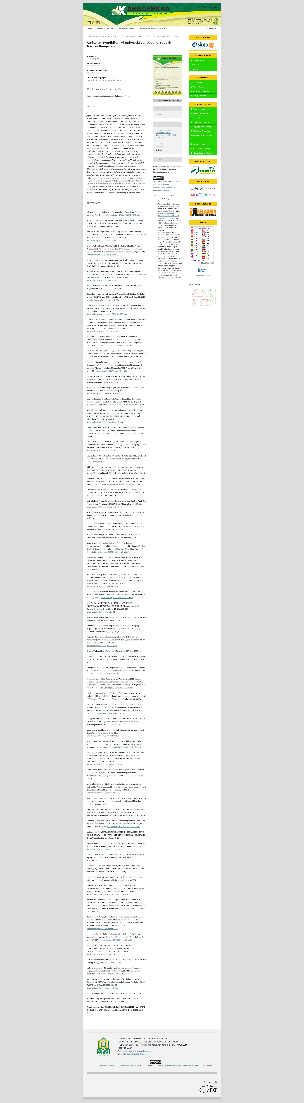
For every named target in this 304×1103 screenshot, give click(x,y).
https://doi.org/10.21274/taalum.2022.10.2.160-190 (106, 314)
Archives (111, 29)
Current (99, 29)
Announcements (148, 29)
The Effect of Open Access (170, 277)
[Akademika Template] (203, 174)
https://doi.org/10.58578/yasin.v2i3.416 (102, 645)
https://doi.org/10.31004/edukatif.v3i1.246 (123, 484)
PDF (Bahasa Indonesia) (167, 100)
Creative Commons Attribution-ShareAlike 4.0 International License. (168, 215)
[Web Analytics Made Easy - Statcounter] (203, 270)
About (162, 29)
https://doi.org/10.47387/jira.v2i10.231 (102, 240)
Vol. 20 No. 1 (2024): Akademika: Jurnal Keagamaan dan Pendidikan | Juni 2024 (136, 36)
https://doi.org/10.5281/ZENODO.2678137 (103, 393)
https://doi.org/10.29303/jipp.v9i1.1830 (102, 450)
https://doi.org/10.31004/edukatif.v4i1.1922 (127, 405)
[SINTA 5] (203, 48)
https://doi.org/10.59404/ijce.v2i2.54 (101, 612)
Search (212, 29)
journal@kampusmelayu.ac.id (135, 1054)
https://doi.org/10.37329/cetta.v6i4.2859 (102, 586)
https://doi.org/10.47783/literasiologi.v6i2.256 (104, 422)
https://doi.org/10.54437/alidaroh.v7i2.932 (116, 345)
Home (89, 29)
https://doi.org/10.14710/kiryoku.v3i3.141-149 (105, 507)
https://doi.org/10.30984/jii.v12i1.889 (104, 300)
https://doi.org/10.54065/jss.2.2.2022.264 (102, 331)
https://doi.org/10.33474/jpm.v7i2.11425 (110, 371)
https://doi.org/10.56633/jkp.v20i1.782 (106, 89)
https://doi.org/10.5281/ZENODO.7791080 (123, 215)
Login (215, 7)
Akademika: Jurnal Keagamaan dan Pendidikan (119, 1066)
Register (206, 7)
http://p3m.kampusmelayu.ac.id (138, 1051)
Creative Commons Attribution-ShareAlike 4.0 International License (184, 1066)
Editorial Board (127, 29)
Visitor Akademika (203, 275)
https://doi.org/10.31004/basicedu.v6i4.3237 (111, 552)
